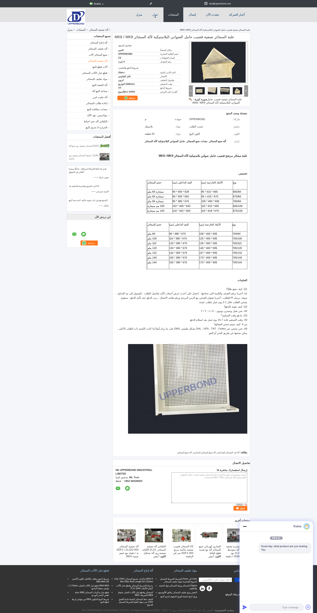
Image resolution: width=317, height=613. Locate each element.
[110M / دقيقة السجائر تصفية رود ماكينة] (105, 156)
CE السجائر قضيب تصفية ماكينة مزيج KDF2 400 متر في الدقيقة (183, 551)
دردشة (131, 98)
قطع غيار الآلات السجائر (94, 72)
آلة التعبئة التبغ (99, 85)
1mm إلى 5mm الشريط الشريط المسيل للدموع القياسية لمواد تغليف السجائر (178, 580)
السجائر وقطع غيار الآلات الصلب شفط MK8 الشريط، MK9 (135, 593)
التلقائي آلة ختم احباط (95, 121)
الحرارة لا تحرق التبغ (96, 127)
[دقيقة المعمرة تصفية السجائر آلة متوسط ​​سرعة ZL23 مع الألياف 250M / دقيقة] (236, 535)
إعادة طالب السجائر (96, 103)
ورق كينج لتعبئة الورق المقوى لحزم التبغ (179, 596)
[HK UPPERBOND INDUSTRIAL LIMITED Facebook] (210, 589)
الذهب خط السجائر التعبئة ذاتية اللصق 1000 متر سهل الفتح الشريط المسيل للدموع (136, 602)
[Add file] (308, 607)
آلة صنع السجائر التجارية (205, 452)
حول (155, 14)
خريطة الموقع (232, 594)
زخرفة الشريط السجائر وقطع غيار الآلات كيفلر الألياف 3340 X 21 (134, 587)
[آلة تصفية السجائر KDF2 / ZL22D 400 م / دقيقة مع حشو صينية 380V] (126, 535)
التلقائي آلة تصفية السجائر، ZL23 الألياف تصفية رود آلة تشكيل (154, 549)
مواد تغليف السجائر (97, 78)
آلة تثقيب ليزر (100, 97)
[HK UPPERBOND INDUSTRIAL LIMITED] (76, 17)
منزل (139, 14)
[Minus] (245, 526)
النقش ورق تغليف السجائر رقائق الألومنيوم (177, 592)
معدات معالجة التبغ (97, 109)
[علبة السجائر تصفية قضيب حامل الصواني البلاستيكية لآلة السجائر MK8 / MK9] (218, 62)
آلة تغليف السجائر (97, 48)
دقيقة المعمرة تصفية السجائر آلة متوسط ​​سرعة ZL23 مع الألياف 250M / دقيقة (237, 551)
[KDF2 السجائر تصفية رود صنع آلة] (105, 145)
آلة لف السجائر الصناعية (228, 452)
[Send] (245, 607)
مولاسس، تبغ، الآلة (97, 115)
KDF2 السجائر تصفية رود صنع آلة (84, 146)
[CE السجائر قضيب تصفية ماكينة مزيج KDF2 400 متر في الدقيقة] (181, 535)
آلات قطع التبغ (99, 66)
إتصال (192, 14)
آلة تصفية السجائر (98, 29)
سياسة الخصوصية (224, 610)
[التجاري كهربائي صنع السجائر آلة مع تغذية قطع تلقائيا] (209, 535)
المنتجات (173, 14)
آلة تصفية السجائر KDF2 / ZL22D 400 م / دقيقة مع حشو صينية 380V (128, 551)
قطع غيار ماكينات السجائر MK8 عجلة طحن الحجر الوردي (92, 593)
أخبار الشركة (237, 14)
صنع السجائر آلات (98, 54)
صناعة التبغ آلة (99, 91)
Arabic (97, 3)
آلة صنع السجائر (184, 452)
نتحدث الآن (212, 14)
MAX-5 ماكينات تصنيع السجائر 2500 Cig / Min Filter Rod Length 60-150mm (133, 580)
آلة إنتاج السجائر (98, 42)
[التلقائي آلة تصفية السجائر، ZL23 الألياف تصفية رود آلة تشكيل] (154, 535)
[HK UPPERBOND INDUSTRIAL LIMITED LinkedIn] (202, 589)
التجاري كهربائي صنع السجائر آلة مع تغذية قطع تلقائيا (210, 549)
